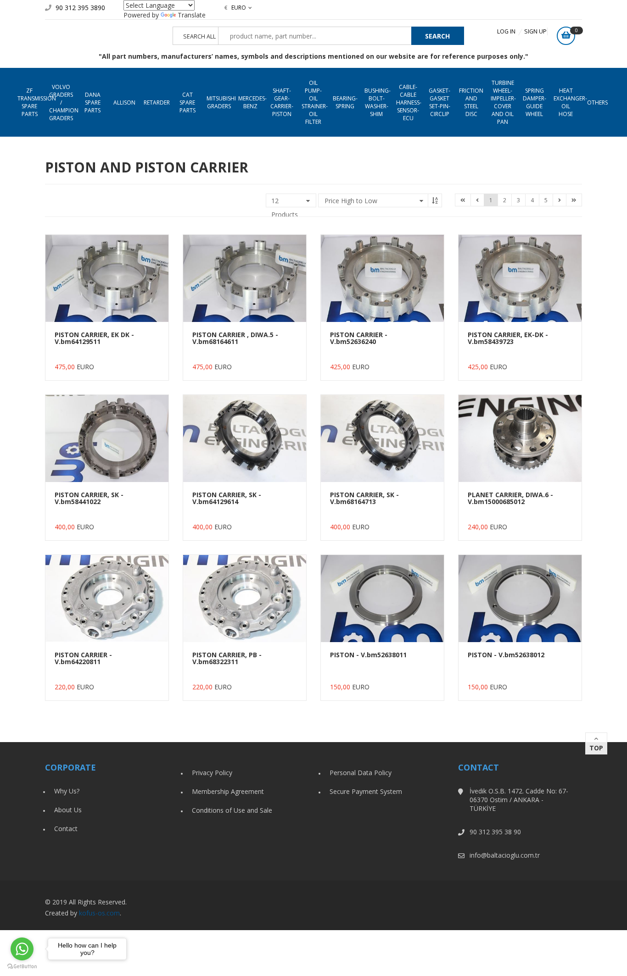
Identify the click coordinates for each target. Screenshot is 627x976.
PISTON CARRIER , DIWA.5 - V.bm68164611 (235, 338)
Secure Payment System (366, 791)
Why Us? (66, 791)
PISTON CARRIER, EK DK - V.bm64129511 (94, 338)
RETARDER (157, 102)
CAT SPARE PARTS (187, 102)
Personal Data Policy (361, 772)
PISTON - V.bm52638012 (506, 654)
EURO (235, 7)
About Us (68, 809)
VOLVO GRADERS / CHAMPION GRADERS (63, 102)
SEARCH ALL (199, 36)
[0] (566, 36)
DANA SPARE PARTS (92, 102)
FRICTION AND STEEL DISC (471, 102)
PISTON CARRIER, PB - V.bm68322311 (227, 658)
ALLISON (124, 102)
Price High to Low (351, 200)
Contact (66, 828)
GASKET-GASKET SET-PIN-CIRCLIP (439, 102)
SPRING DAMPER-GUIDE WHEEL (534, 102)
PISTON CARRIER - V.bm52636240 (358, 338)
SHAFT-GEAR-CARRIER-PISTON (281, 102)
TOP (596, 747)
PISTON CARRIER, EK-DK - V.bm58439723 (508, 338)
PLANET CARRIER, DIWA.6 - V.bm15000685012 (510, 498)
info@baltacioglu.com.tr (505, 855)
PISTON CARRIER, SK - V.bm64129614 (226, 498)
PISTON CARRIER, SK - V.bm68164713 (364, 498)
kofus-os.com (99, 913)
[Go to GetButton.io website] (22, 967)
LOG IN (506, 31)
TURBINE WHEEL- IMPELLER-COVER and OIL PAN (503, 102)
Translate (192, 15)
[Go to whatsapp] (22, 948)
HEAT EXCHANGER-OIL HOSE (568, 102)
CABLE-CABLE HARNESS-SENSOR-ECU (408, 102)
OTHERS (597, 102)
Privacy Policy (212, 772)
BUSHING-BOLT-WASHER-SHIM (377, 102)
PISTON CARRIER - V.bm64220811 (83, 658)
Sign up (535, 31)
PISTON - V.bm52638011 (368, 654)
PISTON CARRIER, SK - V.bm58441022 (89, 498)
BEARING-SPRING (345, 102)
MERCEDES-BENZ (252, 102)
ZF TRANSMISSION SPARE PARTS (31, 102)
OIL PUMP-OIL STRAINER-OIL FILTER (315, 102)
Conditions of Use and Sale (232, 810)
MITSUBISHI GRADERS (221, 102)
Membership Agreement (228, 791)
